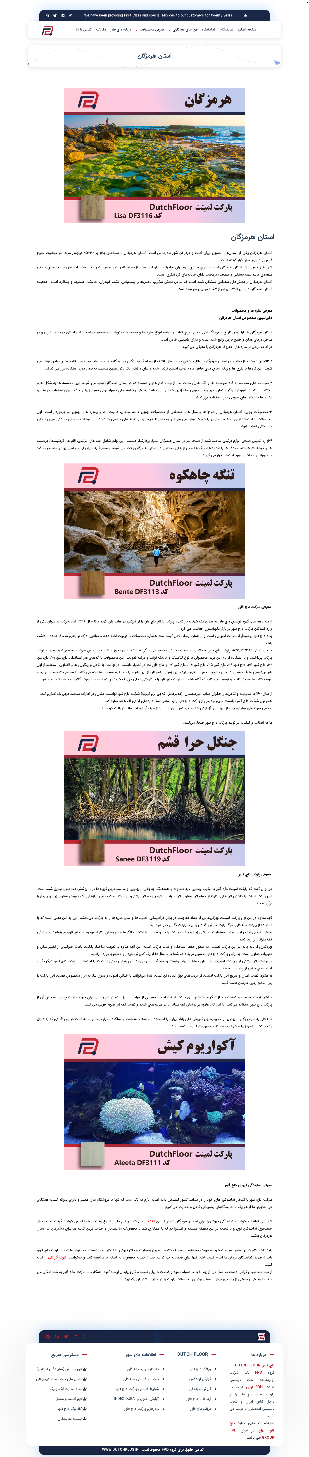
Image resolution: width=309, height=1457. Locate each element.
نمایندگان (226, 29)
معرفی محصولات (152, 29)
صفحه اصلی (247, 29)
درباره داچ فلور (120, 29)
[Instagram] (47, 15)
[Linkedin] (63, 15)
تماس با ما (84, 29)
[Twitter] (55, 15)
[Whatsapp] (71, 15)
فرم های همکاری (185, 29)
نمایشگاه (208, 29)
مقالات (101, 29)
